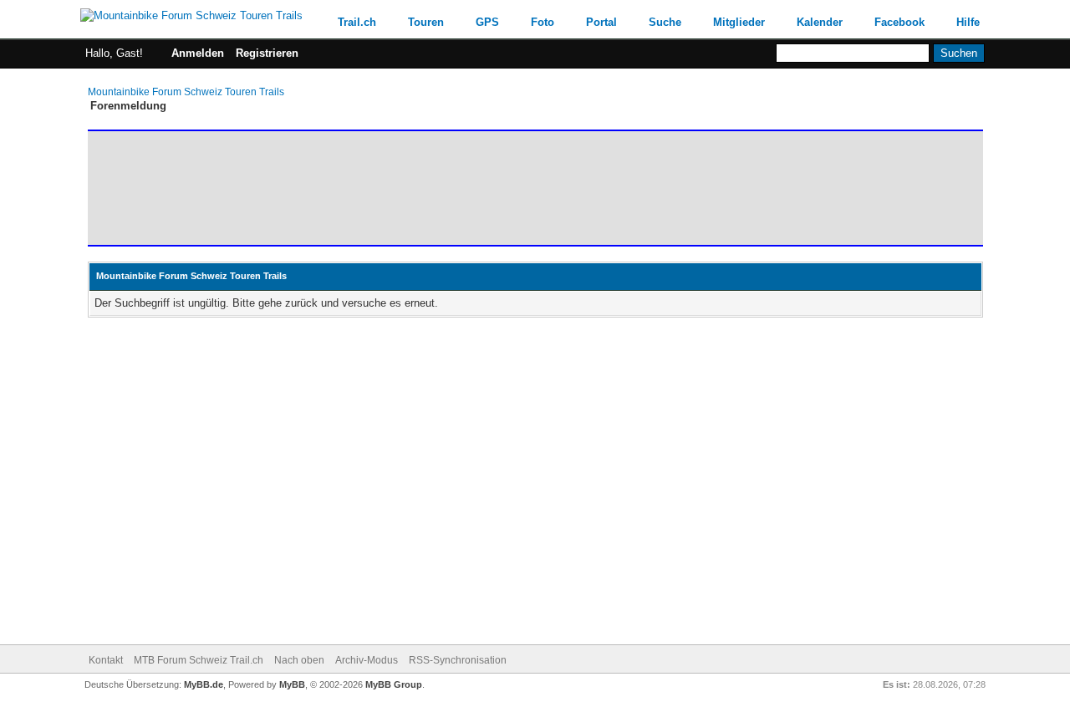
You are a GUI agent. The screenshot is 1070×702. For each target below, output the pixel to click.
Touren (426, 22)
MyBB (292, 684)
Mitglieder (739, 22)
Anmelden (197, 53)
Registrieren (267, 53)
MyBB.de (203, 684)
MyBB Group (393, 684)
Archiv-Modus (366, 660)
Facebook (899, 22)
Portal (601, 22)
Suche (665, 22)
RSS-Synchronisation (458, 660)
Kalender (820, 22)
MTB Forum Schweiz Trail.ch (198, 660)
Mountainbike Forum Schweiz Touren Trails (186, 92)
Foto (542, 22)
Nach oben (299, 660)
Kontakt (106, 660)
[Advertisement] (396, 188)
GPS (487, 22)
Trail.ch (357, 22)
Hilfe (968, 22)
